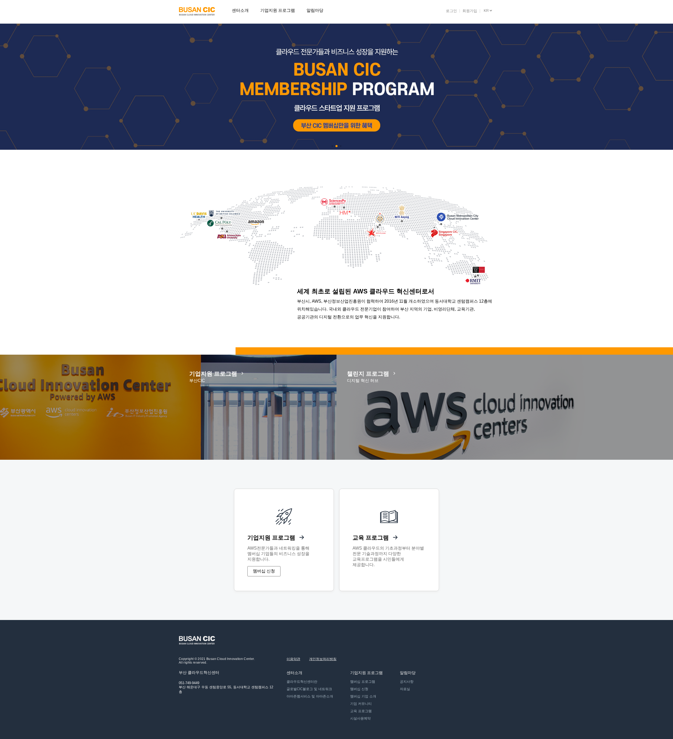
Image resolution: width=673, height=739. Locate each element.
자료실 (405, 689)
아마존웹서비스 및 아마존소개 (310, 696)
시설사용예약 (360, 718)
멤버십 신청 (264, 571)
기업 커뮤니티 (361, 704)
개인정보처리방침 (322, 659)
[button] (332, 146)
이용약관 (293, 659)
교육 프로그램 (361, 711)
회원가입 (469, 11)
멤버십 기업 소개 (363, 696)
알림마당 (315, 10)
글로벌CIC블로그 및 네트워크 (309, 689)
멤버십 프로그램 (362, 682)
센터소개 (240, 10)
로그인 (451, 11)
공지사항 (407, 682)
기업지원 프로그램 (277, 10)
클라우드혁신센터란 (302, 682)
